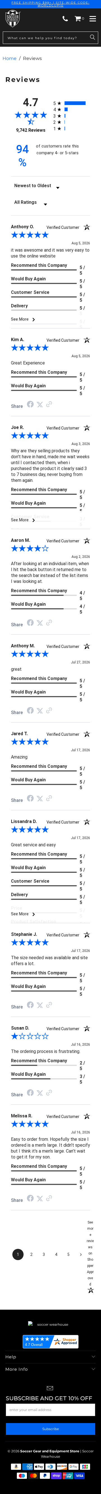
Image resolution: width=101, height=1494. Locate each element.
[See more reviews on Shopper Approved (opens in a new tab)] (49, 404)
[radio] (71, 103)
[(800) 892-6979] (65, 18)
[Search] (92, 38)
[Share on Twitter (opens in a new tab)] (39, 404)
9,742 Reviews (30, 130)
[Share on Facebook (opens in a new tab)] (30, 405)
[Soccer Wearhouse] (12, 18)
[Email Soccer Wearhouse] (50, 1389)
